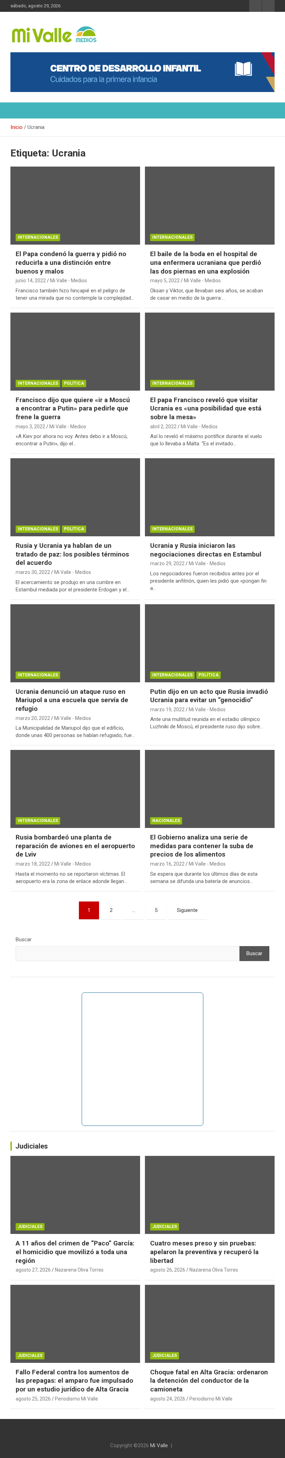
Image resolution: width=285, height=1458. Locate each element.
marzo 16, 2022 (167, 864)
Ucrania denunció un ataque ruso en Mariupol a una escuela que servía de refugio (72, 700)
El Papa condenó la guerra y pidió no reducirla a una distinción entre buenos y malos (71, 262)
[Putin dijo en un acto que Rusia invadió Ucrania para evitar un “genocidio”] (210, 643)
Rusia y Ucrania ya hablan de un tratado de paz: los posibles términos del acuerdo (72, 554)
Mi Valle (159, 1445)
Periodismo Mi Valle (76, 1399)
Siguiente (187, 910)
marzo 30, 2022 (33, 572)
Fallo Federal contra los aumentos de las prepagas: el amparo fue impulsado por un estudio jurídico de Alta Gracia (74, 1380)
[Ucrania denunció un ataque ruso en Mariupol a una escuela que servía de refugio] (75, 643)
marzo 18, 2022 (33, 864)
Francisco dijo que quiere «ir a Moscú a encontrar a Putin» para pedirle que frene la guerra (73, 408)
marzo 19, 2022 (167, 709)
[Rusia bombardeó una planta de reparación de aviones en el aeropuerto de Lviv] (75, 789)
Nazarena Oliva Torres (79, 1270)
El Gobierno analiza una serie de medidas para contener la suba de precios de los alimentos (201, 845)
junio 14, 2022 (31, 280)
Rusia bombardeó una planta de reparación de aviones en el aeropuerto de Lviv (75, 845)
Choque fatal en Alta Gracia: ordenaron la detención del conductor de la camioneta (209, 1380)
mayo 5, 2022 (165, 280)
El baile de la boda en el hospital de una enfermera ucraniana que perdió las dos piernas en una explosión (205, 262)
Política (74, 383)
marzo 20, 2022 (33, 718)
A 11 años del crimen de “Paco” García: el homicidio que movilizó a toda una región (75, 1251)
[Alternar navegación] (19, 110)
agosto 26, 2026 (167, 1270)
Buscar (24, 939)
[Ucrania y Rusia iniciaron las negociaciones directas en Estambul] (210, 497)
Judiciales (31, 1146)
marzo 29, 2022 (167, 563)
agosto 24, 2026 (167, 1399)
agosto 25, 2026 (33, 1399)
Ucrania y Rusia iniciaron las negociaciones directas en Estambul (205, 550)
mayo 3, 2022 (30, 426)
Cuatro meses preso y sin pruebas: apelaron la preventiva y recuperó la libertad (204, 1251)
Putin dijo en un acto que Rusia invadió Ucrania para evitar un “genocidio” (209, 696)
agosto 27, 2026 (33, 1270)
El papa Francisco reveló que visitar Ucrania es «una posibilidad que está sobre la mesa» (205, 408)
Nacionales (166, 820)
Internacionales (38, 237)
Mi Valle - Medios (68, 280)
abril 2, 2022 (163, 426)
